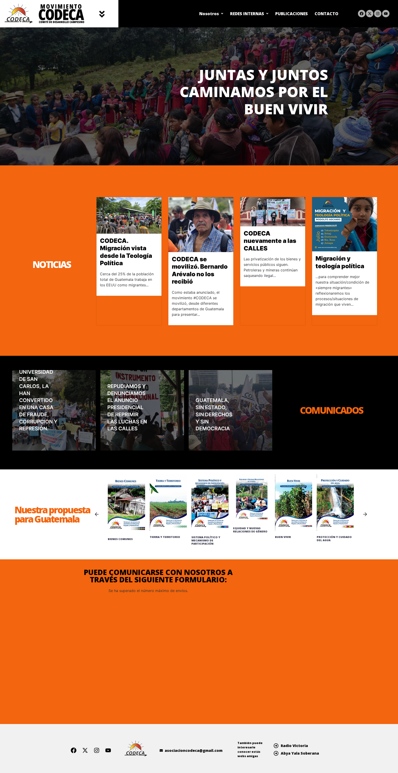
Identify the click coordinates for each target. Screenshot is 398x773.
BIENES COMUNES (120, 539)
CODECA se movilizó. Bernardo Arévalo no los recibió (200, 270)
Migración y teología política (340, 262)
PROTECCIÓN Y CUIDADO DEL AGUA (334, 538)
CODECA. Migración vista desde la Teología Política (126, 252)
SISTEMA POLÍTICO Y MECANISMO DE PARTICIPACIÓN (205, 540)
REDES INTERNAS (247, 13)
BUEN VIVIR (283, 537)
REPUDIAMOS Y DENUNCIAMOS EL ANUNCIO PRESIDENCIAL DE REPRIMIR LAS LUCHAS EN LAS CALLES (127, 407)
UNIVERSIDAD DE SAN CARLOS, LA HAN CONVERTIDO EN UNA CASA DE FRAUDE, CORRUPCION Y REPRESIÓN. (38, 400)
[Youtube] (385, 13)
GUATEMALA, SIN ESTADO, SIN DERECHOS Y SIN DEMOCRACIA (214, 414)
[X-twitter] (369, 13)
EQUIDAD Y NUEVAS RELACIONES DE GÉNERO (250, 529)
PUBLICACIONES (291, 13)
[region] (199, 96)
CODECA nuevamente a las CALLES (270, 241)
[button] (102, 13)
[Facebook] (361, 13)
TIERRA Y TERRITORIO (165, 537)
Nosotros (209, 13)
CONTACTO (326, 13)
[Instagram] (377, 13)
